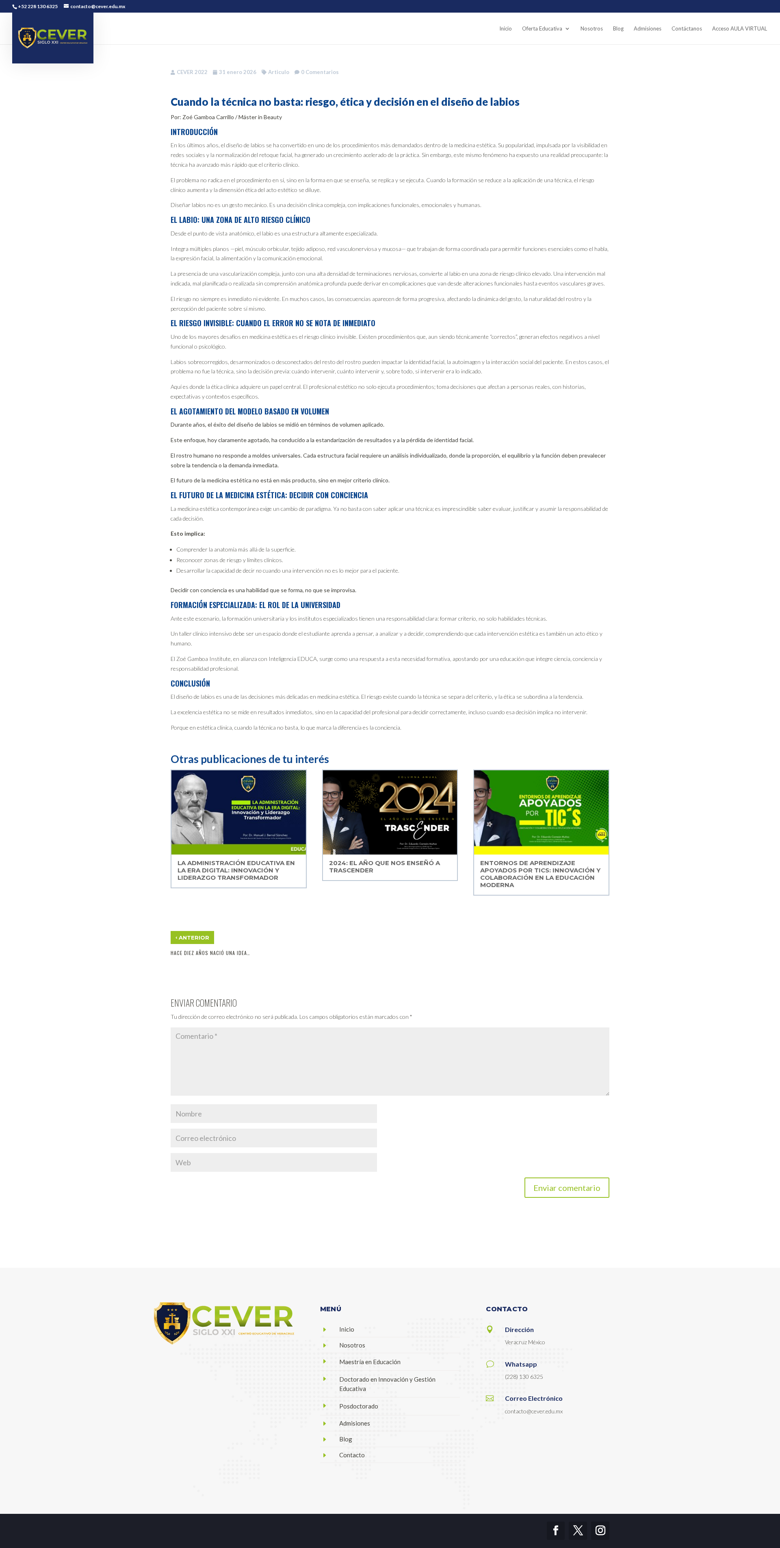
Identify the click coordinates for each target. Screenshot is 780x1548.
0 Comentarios (320, 72)
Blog (345, 1439)
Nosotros (352, 1345)
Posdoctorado (358, 1406)
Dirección (519, 1329)
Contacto (352, 1455)
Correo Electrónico (534, 1398)
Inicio (346, 1329)
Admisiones (354, 1423)
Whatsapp (521, 1364)
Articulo (278, 72)
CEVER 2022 (192, 72)
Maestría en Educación (370, 1361)
